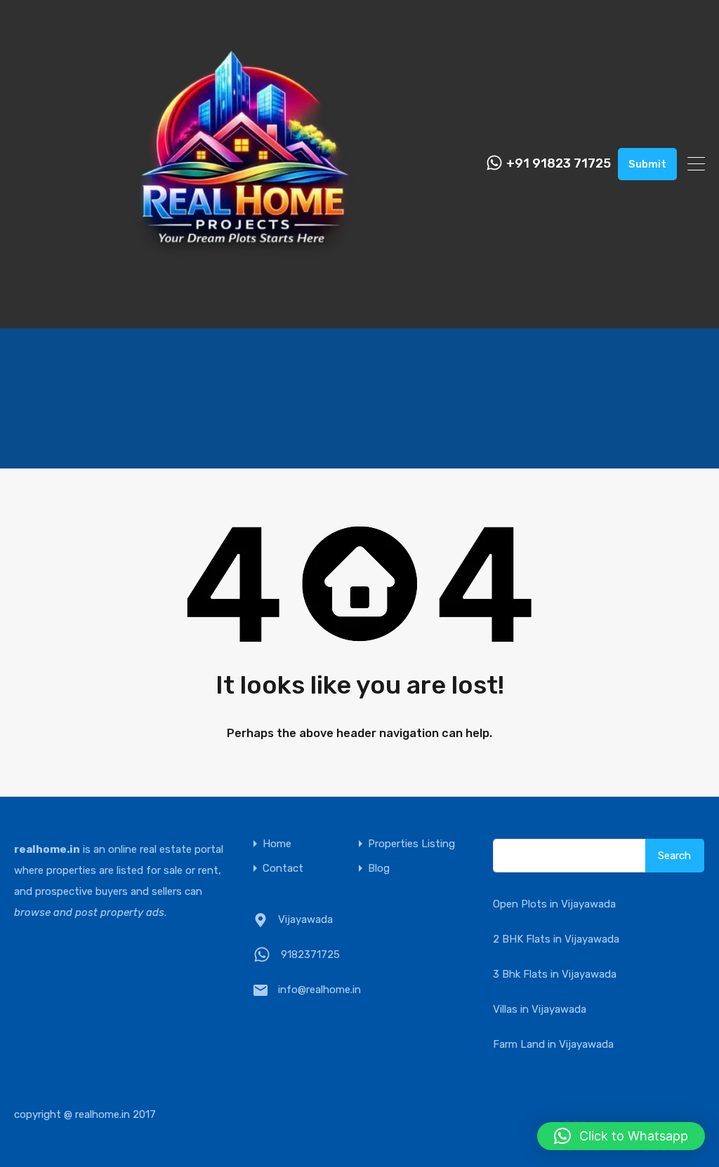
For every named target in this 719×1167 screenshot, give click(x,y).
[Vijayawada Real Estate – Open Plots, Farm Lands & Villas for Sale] (244, 311)
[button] (621, 1136)
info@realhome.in (319, 989)
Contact (283, 868)
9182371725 (310, 954)
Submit (647, 164)
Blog (379, 868)
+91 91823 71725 (558, 163)
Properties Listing (411, 844)
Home (277, 844)
